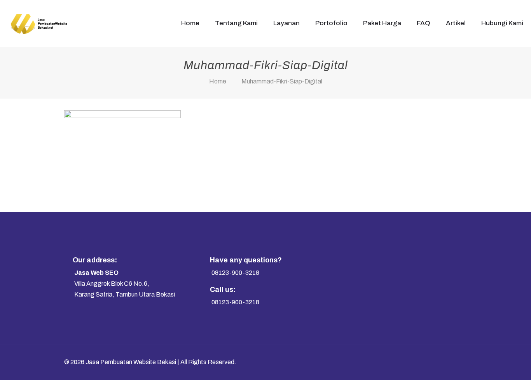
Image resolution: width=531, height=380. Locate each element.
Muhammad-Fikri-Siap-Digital (281, 81)
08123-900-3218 (235, 272)
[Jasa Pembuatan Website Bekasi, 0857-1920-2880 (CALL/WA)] (39, 23)
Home (217, 81)
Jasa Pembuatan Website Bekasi (131, 362)
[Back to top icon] (453, 361)
